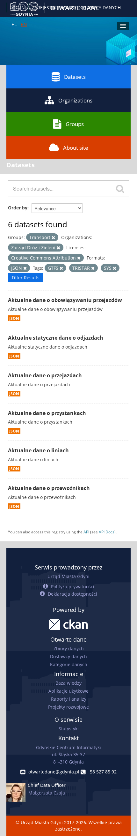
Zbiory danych (69, 648)
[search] (120, 188)
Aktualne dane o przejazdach (45, 375)
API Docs (106, 531)
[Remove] (53, 237)
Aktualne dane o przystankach (47, 413)
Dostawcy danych (68, 656)
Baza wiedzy (68, 683)
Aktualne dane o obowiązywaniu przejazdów (65, 300)
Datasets (75, 76)
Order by (17, 208)
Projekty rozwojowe (68, 707)
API (86, 531)
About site (75, 147)
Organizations (75, 100)
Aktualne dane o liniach (38, 450)
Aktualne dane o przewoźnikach (49, 488)
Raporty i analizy (68, 699)
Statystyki (69, 729)
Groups (75, 124)
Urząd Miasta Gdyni (68, 576)
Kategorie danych (68, 664)
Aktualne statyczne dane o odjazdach (55, 337)
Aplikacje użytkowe (68, 691)
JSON (14, 318)
